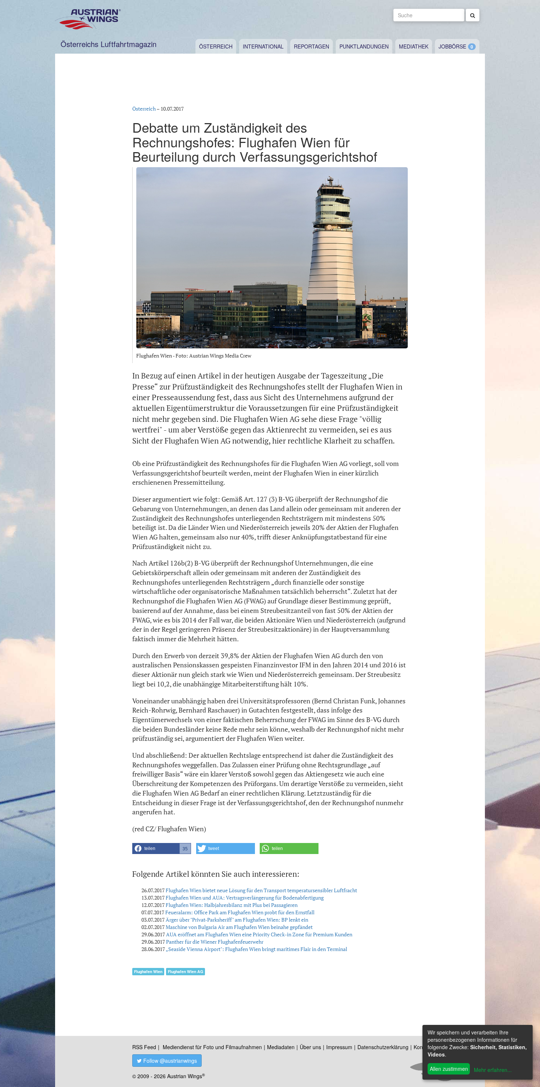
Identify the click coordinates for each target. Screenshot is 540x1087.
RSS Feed (144, 1047)
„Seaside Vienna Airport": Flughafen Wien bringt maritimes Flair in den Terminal (256, 949)
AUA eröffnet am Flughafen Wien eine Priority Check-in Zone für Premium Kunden (259, 934)
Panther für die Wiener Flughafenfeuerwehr (214, 941)
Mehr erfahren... (493, 1069)
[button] (161, 848)
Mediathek (413, 46)
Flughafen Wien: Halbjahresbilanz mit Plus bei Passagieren (232, 904)
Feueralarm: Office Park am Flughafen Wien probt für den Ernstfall (239, 912)
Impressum (339, 1047)
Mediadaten (281, 1047)
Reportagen (311, 46)
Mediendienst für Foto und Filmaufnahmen (212, 1047)
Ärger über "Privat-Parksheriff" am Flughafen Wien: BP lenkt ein (237, 919)
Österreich (216, 46)
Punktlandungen (364, 46)
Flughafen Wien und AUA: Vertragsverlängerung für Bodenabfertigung (245, 897)
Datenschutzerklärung (382, 1047)
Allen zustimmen (449, 1068)
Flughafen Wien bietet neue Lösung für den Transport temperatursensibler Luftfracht (261, 890)
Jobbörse (452, 46)
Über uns (310, 1047)
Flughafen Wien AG (185, 971)
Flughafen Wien (148, 971)
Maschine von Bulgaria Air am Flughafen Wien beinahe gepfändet (239, 926)
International (263, 46)
